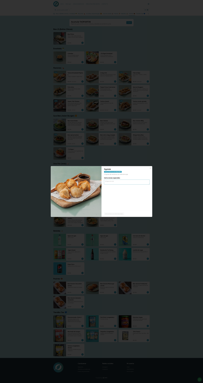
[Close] (150, 168)
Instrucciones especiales (112, 178)
